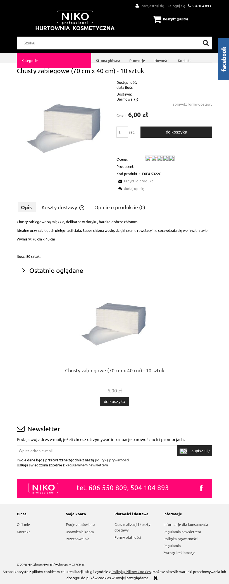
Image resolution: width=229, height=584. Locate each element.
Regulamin (172, 545)
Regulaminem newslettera (86, 465)
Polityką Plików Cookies (131, 571)
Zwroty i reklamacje (179, 552)
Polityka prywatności (180, 538)
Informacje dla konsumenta (185, 524)
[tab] (27, 207)
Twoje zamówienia (80, 524)
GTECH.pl (78, 564)
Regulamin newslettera (182, 531)
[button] (134, 180)
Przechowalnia (77, 538)
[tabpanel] (114, 239)
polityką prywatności (112, 459)
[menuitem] (54, 60)
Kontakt (23, 531)
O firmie (23, 524)
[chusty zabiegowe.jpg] (65, 126)
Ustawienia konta (80, 531)
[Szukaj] (205, 43)
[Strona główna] (75, 20)
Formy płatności (128, 537)
